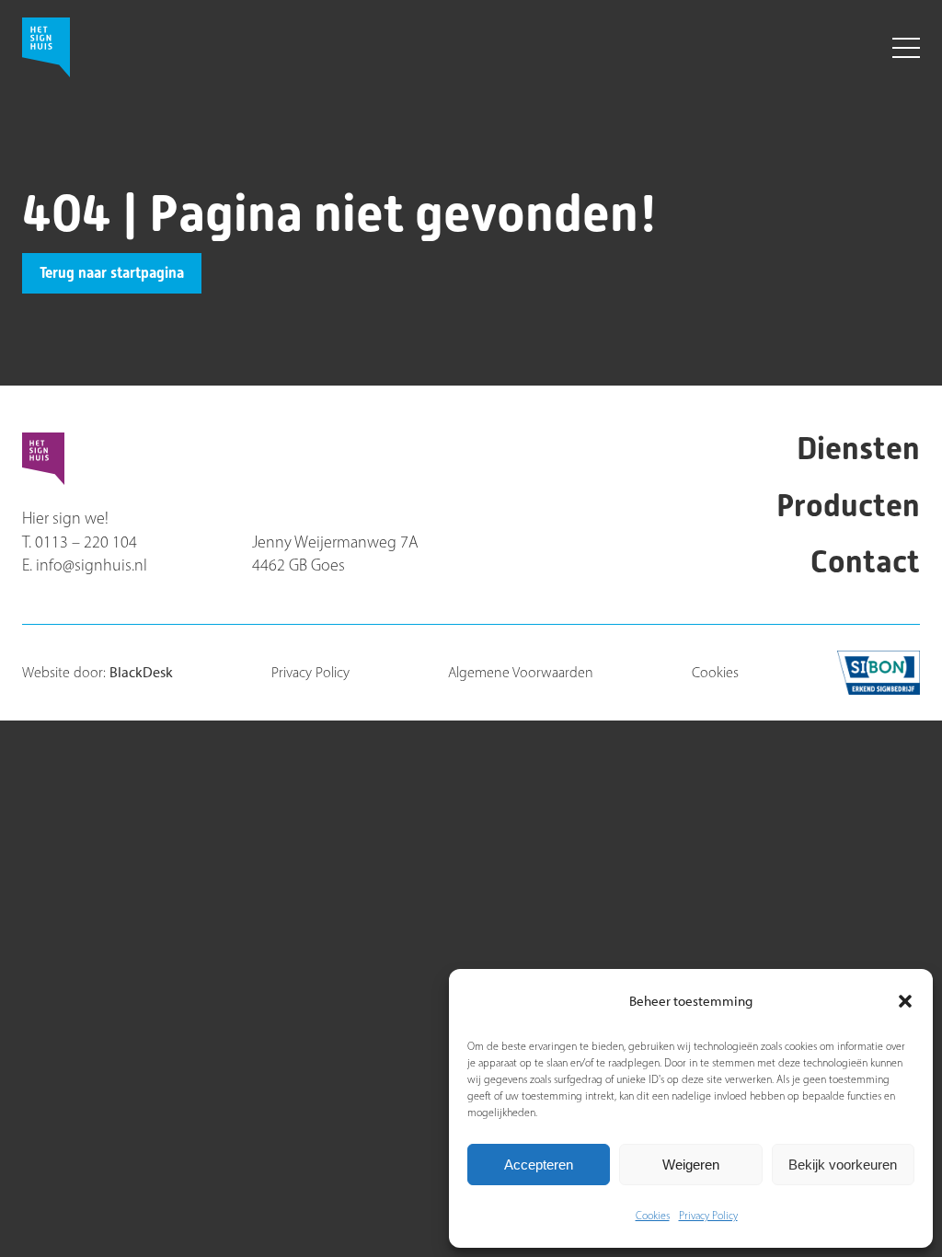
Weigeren (690, 1164)
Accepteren (538, 1164)
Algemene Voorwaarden (520, 672)
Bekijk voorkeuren (842, 1164)
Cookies (653, 1215)
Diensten (858, 449)
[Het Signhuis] (318, 53)
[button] (905, 1001)
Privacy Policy (708, 1215)
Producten (848, 506)
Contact (865, 562)
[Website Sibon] (878, 673)
